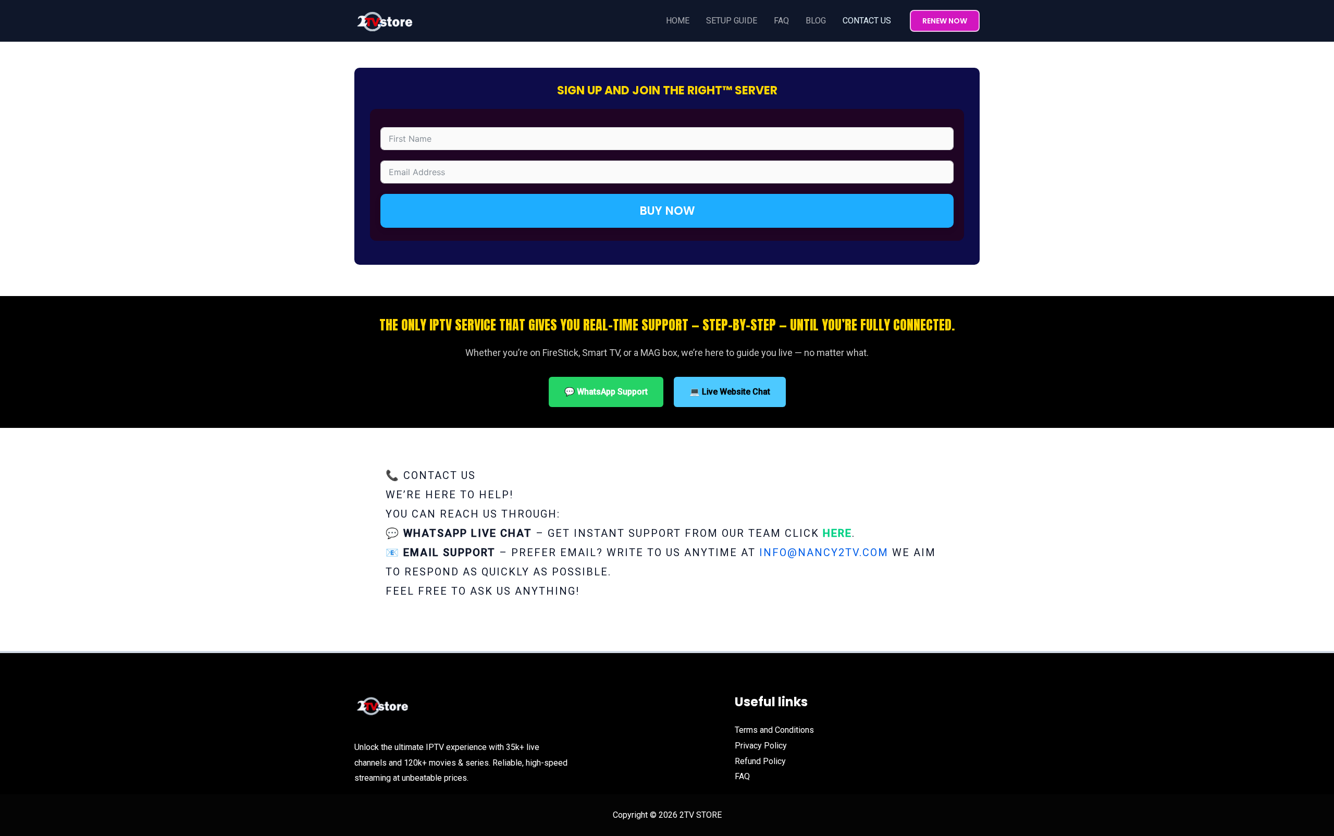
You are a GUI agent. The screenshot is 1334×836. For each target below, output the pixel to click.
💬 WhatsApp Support (606, 392)
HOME (677, 21)
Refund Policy (760, 761)
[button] (945, 21)
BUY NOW (667, 211)
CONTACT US (867, 21)
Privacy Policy (761, 746)
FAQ (781, 21)
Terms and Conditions (774, 730)
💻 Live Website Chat (729, 392)
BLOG (816, 21)
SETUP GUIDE (731, 21)
